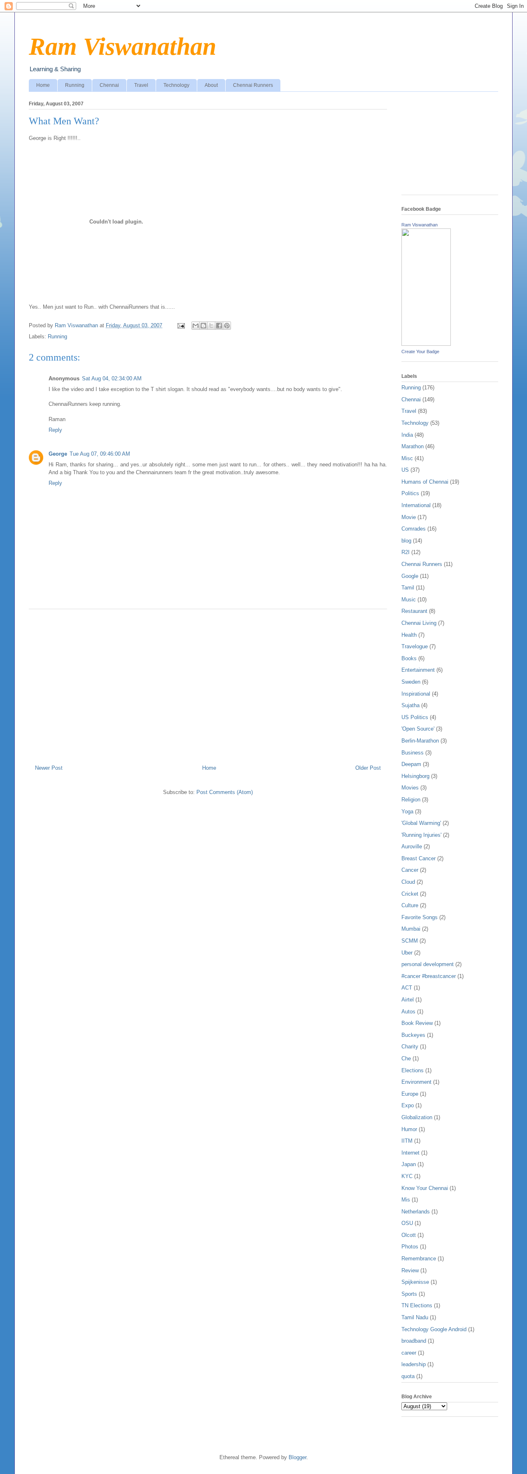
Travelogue (414, 646)
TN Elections (416, 1305)
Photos (409, 1246)
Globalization (416, 1117)
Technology (176, 85)
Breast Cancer (418, 858)
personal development (427, 964)
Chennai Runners (253, 85)
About (211, 85)
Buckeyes (413, 1035)
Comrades (413, 529)
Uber (407, 953)
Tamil (407, 587)
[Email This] (195, 325)
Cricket (409, 894)
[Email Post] (181, 325)
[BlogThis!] (203, 325)
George (58, 454)
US (405, 470)
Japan (408, 1164)
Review (410, 1270)
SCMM (409, 941)
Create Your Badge (420, 351)
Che (406, 1058)
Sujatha (410, 705)
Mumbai (410, 929)
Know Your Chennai (424, 1188)
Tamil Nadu (414, 1317)
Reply (55, 430)
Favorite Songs (419, 917)
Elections (412, 1070)
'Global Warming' (421, 823)
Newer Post (49, 768)
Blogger (297, 1457)
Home (43, 85)
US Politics (414, 717)
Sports (409, 1294)
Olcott (408, 1235)
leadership (413, 1364)
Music (408, 599)
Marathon (412, 446)
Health (409, 635)
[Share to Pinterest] (227, 325)
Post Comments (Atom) (224, 792)
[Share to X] (211, 325)
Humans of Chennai (424, 482)
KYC (407, 1176)
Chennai (109, 85)
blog (406, 541)
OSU (407, 1223)
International (416, 505)
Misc (407, 458)
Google (409, 576)
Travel (141, 85)
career (408, 1353)
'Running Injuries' (421, 835)
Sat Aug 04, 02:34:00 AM (112, 378)
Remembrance (418, 1258)
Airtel (407, 1000)
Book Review (417, 1023)
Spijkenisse (415, 1282)
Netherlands (415, 1212)
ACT (406, 988)
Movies (410, 788)
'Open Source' (417, 729)
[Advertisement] (208, 683)
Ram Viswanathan (122, 46)
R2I (405, 552)
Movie (408, 517)
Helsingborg (415, 776)
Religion (410, 799)
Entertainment (418, 670)
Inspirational (415, 694)
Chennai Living (418, 623)
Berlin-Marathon (420, 741)
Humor (409, 1129)
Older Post (368, 768)
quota (408, 1376)
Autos (408, 1011)
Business (412, 753)
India (407, 435)
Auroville (411, 846)
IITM (407, 1141)
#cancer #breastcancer (428, 976)
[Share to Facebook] (219, 325)
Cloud (408, 882)
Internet (410, 1153)
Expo (407, 1105)
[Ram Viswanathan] (426, 344)
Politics (410, 493)
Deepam (411, 764)
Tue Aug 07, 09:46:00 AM (100, 454)
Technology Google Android (433, 1329)
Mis (405, 1200)
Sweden (410, 682)
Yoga (407, 811)
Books (409, 658)
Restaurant (414, 611)
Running (74, 85)
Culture (409, 905)
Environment (416, 1082)
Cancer (409, 870)
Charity (409, 1046)
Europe (409, 1094)
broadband (413, 1341)
